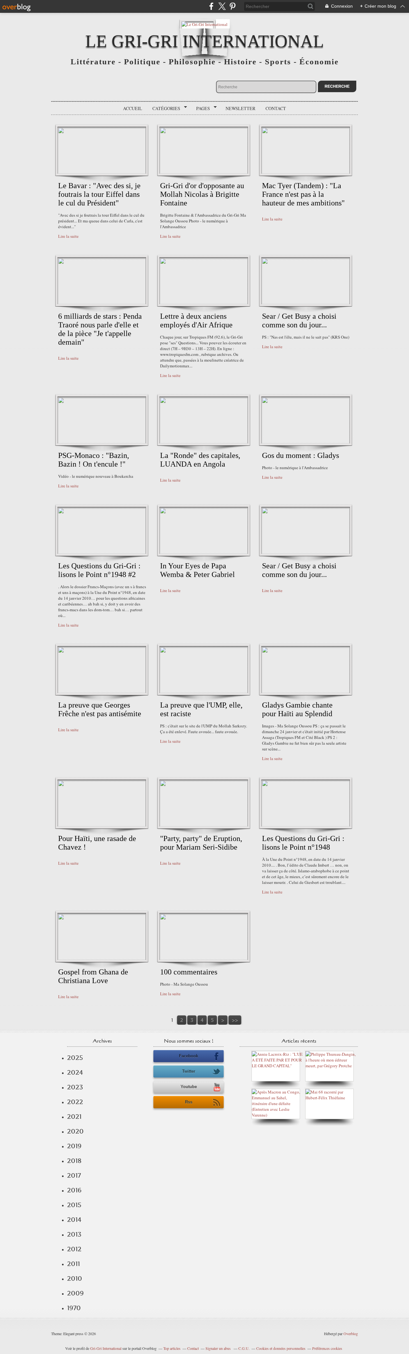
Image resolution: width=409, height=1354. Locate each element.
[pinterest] (232, 6)
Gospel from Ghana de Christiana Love (93, 976)
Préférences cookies (327, 1348)
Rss (188, 1102)
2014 (74, 1219)
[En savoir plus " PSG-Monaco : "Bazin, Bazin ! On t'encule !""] (102, 442)
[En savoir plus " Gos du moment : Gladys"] (306, 442)
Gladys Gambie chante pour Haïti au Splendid (297, 709)
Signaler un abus (218, 1348)
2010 (74, 1278)
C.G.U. (244, 1348)
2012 (74, 1249)
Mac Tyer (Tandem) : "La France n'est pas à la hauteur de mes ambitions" (303, 194)
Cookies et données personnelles (280, 1348)
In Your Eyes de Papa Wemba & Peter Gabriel (197, 570)
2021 (74, 1116)
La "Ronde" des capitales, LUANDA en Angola (200, 459)
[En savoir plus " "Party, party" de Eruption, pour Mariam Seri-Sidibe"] (204, 825)
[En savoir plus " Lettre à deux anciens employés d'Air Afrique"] (204, 303)
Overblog (350, 1333)
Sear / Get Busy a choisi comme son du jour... (299, 320)
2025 (75, 1058)
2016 (74, 1190)
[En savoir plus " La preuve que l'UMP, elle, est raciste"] (204, 691)
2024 (75, 1072)
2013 (74, 1234)
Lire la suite (68, 236)
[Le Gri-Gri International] (204, 23)
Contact (276, 108)
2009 (75, 1293)
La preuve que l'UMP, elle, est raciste (201, 709)
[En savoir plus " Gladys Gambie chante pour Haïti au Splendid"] (306, 691)
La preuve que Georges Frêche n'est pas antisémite (99, 709)
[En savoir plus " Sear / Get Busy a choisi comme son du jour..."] (306, 303)
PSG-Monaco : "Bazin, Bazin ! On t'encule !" (93, 459)
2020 (75, 1131)
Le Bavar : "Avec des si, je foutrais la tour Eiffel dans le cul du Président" (99, 194)
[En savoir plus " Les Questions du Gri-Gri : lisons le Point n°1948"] (306, 825)
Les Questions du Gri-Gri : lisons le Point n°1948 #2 (99, 570)
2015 (74, 1205)
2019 (74, 1146)
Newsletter (240, 108)
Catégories (164, 108)
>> (235, 1020)
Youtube (189, 1086)
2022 (75, 1102)
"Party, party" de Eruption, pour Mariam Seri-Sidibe (201, 842)
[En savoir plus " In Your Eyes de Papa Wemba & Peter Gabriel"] (204, 552)
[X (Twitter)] (222, 6)
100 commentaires (188, 972)
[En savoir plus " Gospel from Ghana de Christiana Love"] (102, 958)
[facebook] (211, 6)
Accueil (132, 108)
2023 (75, 1087)
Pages (201, 108)
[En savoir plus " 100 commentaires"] (204, 958)
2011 (73, 1264)
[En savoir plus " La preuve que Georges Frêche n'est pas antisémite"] (102, 691)
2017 (74, 1175)
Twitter (188, 1071)
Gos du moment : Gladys (300, 455)
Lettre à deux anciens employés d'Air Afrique (196, 320)
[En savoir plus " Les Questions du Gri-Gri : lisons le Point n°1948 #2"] (102, 552)
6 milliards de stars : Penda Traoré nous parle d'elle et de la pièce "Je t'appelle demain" (100, 329)
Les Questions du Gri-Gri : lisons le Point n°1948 (303, 842)
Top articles (172, 1348)
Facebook (188, 1056)
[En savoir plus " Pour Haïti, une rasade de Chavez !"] (102, 825)
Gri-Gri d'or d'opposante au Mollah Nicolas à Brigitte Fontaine (202, 194)
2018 (74, 1161)
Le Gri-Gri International (204, 41)
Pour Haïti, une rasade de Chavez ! (97, 842)
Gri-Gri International (105, 1348)
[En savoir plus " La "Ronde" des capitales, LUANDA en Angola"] (204, 442)
